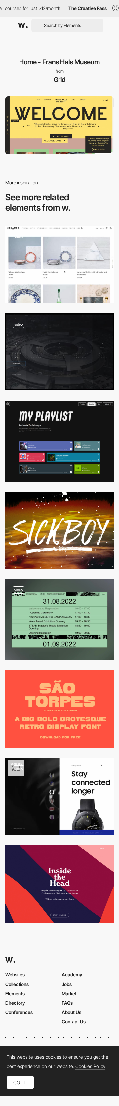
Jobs (67, 984)
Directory (15, 1003)
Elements (15, 993)
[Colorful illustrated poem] (59, 884)
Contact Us (74, 1021)
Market (69, 993)
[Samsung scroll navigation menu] (59, 796)
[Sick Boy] (59, 530)
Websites (15, 974)
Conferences (19, 1012)
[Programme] (59, 619)
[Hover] (59, 351)
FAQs (67, 1003)
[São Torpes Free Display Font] (59, 709)
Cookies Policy (90, 1066)
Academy (72, 974)
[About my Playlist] (59, 441)
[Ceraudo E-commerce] (59, 264)
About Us (71, 1012)
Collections (17, 984)
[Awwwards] (23, 25)
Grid (60, 79)
